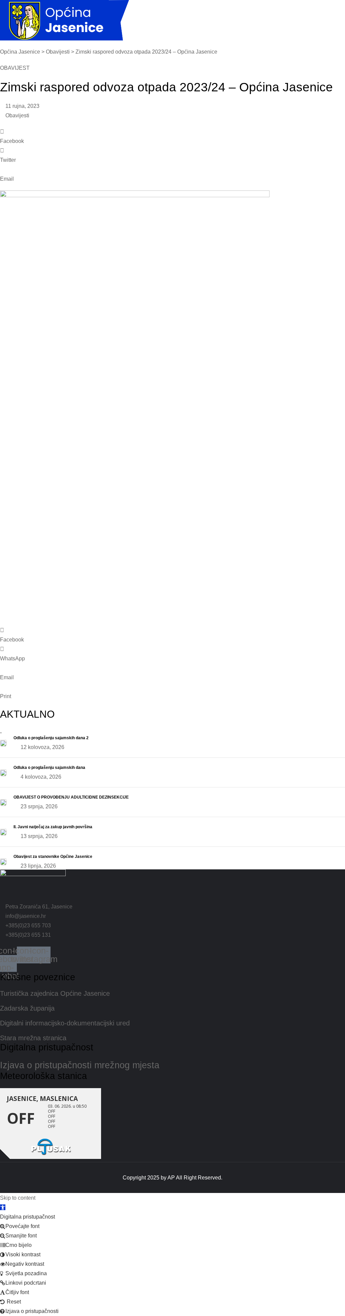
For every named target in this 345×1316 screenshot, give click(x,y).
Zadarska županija (27, 1008)
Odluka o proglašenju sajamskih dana (49, 767)
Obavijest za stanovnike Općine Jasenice (52, 856)
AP (171, 1178)
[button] (172, 136)
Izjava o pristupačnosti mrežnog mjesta (79, 1065)
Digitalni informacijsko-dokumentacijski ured (65, 1023)
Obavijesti (17, 115)
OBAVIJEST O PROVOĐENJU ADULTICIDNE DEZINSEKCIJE (71, 797)
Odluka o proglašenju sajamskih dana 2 (51, 738)
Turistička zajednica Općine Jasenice (55, 993)
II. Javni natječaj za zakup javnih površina (52, 827)
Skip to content (17, 1198)
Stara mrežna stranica (33, 1038)
